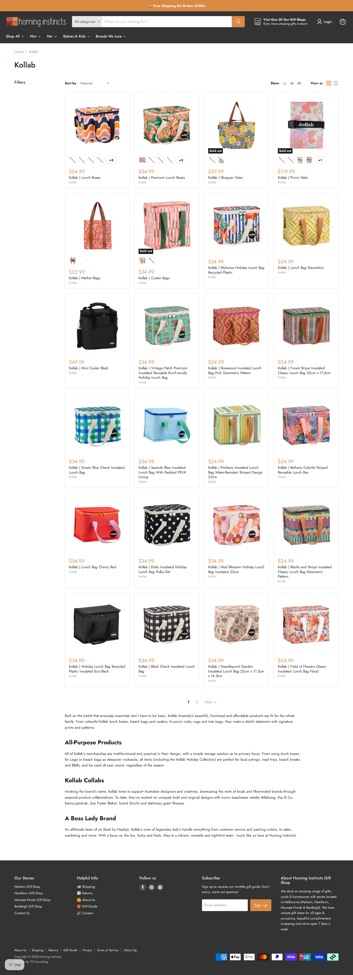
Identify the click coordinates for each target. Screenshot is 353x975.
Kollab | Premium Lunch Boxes (162, 177)
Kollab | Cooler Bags (154, 278)
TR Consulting (39, 961)
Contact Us (22, 913)
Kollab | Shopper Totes (225, 177)
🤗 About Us (86, 899)
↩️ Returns (84, 893)
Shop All (13, 36)
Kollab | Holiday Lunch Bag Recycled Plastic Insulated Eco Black (97, 669)
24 (284, 83)
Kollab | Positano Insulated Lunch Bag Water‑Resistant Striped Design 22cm (235, 472)
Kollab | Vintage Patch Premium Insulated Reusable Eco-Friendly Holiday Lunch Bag (163, 372)
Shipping (37, 950)
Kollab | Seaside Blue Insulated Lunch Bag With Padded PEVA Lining (162, 472)
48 (299, 83)
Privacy (87, 950)
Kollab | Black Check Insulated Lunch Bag (167, 669)
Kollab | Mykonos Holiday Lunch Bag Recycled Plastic (236, 270)
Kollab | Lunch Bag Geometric (301, 267)
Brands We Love (109, 36)
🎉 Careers (85, 913)
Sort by (70, 83)
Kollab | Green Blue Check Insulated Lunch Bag (97, 470)
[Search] (238, 21)
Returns (53, 950)
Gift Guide (70, 950)
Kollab (73, 182)
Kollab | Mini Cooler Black (88, 368)
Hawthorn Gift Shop (28, 893)
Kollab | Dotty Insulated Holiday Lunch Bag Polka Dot (163, 569)
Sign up (261, 905)
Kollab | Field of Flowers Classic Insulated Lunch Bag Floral (302, 669)
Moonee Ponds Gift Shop (32, 899)
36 (292, 83)
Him (34, 36)
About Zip (130, 950)
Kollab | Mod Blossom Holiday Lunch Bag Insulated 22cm (236, 569)
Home (19, 52)
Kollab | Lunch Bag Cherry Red (92, 567)
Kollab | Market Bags (84, 278)
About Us (20, 950)
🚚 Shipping (86, 886)
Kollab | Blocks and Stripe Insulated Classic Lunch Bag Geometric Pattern (305, 571)
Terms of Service (108, 950)
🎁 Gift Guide (87, 906)
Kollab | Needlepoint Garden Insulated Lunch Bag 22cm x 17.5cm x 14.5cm (236, 671)
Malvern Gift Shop (27, 886)
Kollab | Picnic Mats (293, 177)
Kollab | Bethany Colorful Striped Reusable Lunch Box (303, 470)
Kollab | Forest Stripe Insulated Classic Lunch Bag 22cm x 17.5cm (304, 370)
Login (328, 21)
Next (209, 702)
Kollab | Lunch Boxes (84, 177)
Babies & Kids (75, 36)
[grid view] (328, 83)
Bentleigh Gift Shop (28, 906)
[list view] (335, 83)
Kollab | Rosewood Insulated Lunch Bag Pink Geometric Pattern (235, 370)
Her (50, 36)
